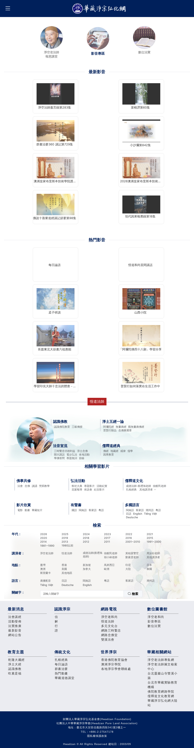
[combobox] (91, 593)
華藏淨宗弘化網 (99, 8)
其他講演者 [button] (146, 489)
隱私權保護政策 (97, 735)
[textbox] (82, 593)
